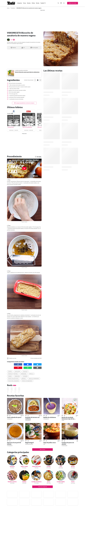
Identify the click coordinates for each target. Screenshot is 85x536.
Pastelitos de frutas (13, 378)
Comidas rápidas (61, 481)
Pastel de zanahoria (34, 378)
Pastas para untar (36, 466)
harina (10, 376)
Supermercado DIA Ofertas (27, 127)
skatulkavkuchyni (29, 444)
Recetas (29, 3)
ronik (11, 39)
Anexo (48, 481)
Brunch (73, 466)
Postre (72, 481)
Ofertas (33, 3)
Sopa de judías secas (49, 442)
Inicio (8, 8)
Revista (37, 3)
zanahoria (17, 376)
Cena (61, 466)
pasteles (25, 371)
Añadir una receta (72, 3)
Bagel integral (29, 442)
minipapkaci (9, 419)
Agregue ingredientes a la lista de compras (25, 103)
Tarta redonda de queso (14, 417)
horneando (23, 373)
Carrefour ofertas (11, 127)
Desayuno (12, 466)
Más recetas (42, 449)
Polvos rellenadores (13, 380)
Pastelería (13, 8)
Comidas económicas (36, 481)
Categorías (19, 3)
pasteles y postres (13, 373)
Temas (24, 3)
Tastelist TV (43, 3)
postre (10, 371)
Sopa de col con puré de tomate (14, 443)
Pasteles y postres (12, 481)
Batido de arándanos (49, 417)
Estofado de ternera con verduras (32, 418)
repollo (31, 373)
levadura (25, 376)
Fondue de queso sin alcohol (68, 443)
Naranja (24, 378)
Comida (48, 466)
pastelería (17, 371)
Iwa (44, 444)
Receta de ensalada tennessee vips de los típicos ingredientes (68, 418)
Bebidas (24, 481)
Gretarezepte (64, 445)
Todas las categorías (42, 486)
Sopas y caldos (24, 466)
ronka (63, 420)
